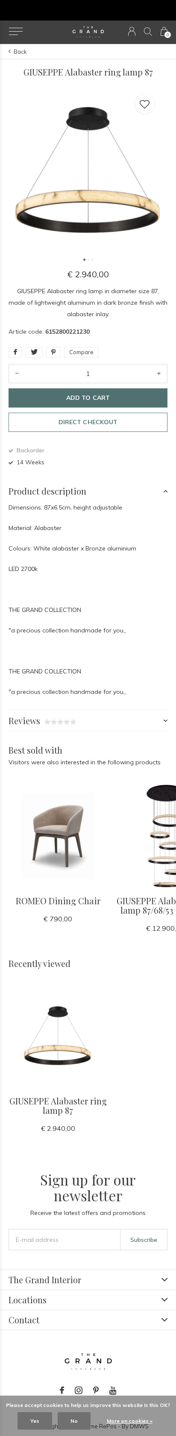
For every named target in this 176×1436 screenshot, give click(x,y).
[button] (15, 31)
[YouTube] (113, 1390)
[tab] (88, 491)
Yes (34, 1421)
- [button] (17, 373)
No (74, 1421)
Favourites (145, 104)
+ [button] (158, 373)
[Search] (148, 31)
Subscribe (143, 1240)
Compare (81, 352)
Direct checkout (88, 422)
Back (20, 51)
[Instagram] (78, 1390)
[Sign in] (131, 31)
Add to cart (87, 398)
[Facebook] (62, 1390)
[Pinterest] (96, 1390)
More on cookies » (130, 1421)
